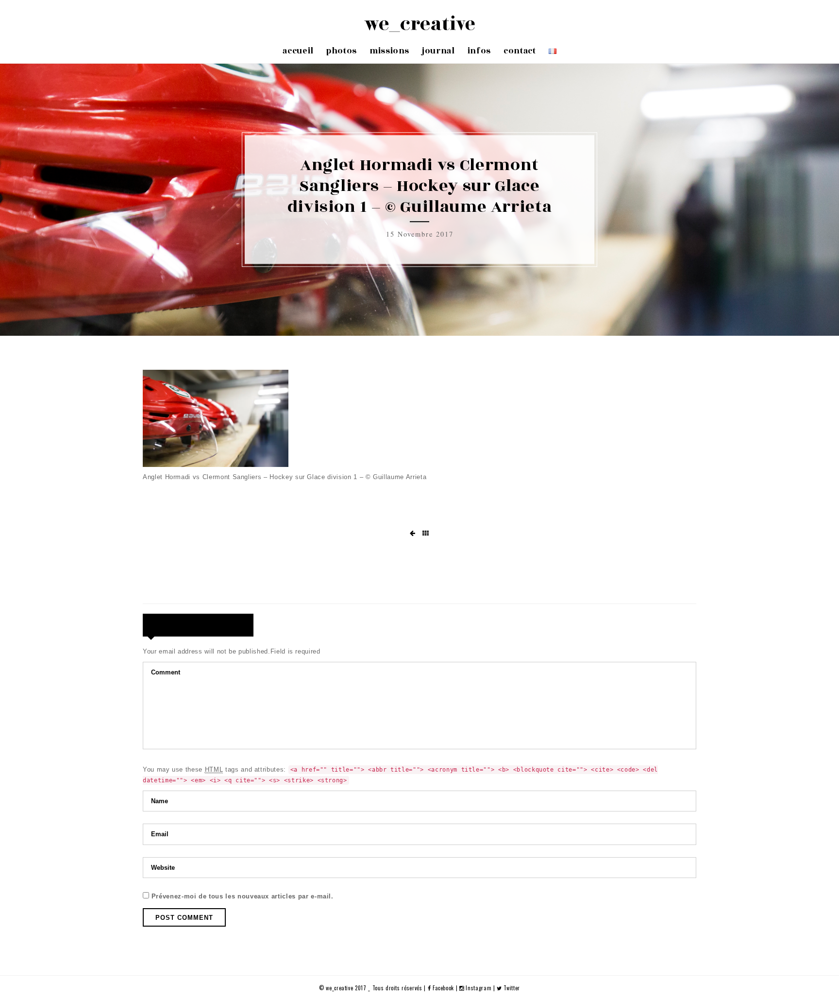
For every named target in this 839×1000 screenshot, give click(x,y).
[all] (425, 533)
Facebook (443, 988)
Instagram (478, 988)
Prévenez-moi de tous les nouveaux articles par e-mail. (242, 896)
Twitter (511, 988)
